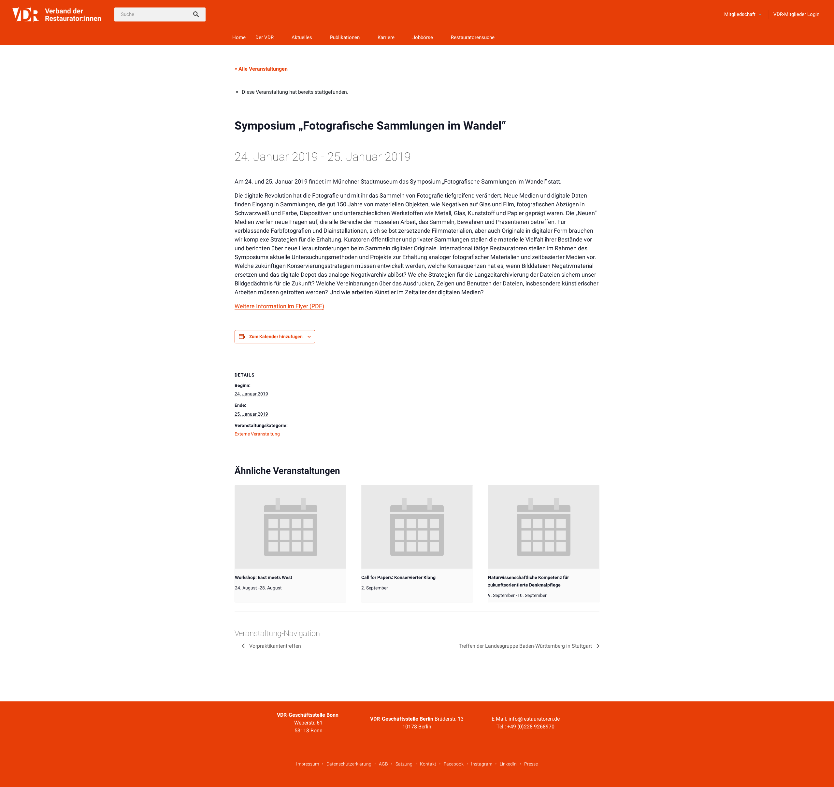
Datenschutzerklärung (348, 763)
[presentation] (290, 527)
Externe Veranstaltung (257, 433)
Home (239, 37)
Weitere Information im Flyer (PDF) (279, 306)
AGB (383, 763)
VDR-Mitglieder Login (796, 14)
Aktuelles (302, 37)
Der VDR (264, 37)
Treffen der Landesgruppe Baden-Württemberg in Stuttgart (526, 646)
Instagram (481, 763)
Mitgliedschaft (739, 14)
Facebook (454, 763)
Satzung (403, 763)
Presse (531, 763)
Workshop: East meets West (263, 577)
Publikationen (345, 37)
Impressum (307, 763)
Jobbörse (422, 37)
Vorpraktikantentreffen (274, 646)
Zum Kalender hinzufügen (276, 336)
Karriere (386, 37)
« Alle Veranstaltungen (261, 69)
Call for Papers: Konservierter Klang (398, 577)
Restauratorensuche (473, 37)
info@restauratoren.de (534, 719)
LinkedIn (508, 763)
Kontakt (428, 763)
